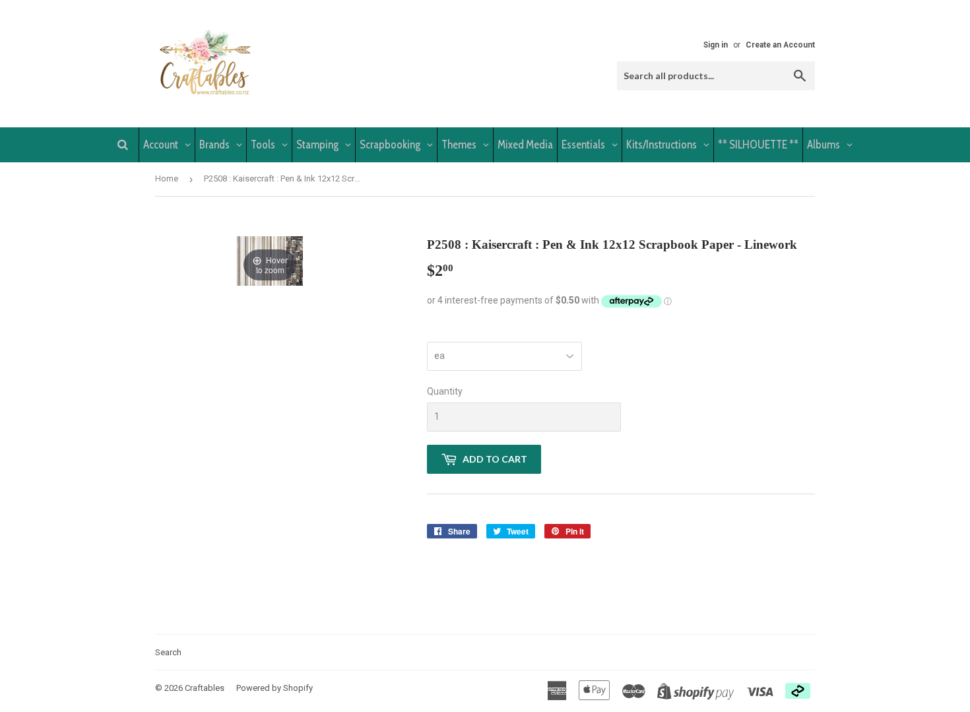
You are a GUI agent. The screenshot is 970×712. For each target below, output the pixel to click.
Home (166, 178)
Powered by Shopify (274, 688)
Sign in (715, 44)
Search (168, 652)
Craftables (204, 688)
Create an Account (780, 44)
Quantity (445, 391)
